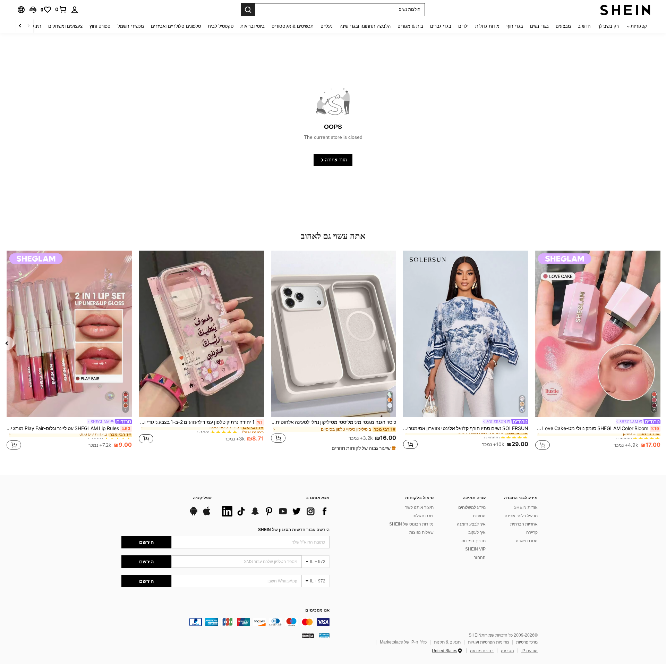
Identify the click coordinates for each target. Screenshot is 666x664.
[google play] (193, 514)
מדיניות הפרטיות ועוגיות (488, 642)
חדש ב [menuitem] (584, 26)
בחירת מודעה (482, 650)
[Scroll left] (28, 26)
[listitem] (597, 351)
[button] (33, 10)
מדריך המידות (473, 540)
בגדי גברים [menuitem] (440, 26)
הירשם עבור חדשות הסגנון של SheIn (294, 529)
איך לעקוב (477, 532)
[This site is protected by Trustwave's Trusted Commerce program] (324, 635)
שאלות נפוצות (421, 532)
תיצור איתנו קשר (419, 507)
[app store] (207, 514)
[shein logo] (625, 9)
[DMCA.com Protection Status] (308, 635)
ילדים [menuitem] (463, 26)
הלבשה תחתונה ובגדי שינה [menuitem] (365, 26)
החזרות (479, 515)
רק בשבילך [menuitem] (608, 26)
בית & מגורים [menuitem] (410, 26)
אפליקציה (202, 498)
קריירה (532, 532)
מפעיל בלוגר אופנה (521, 515)
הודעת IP (529, 650)
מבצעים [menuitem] (563, 26)
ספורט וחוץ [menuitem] (100, 26)
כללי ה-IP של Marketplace (403, 642)
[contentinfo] (225, 622)
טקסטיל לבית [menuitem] (220, 26)
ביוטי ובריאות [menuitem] (252, 26)
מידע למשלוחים (472, 507)
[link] (61, 9)
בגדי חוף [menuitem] (514, 26)
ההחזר (480, 557)
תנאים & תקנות (447, 642)
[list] (274, 511)
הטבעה (507, 650)
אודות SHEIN (526, 507)
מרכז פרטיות (527, 642)
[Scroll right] (20, 26)
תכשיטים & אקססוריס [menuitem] (293, 26)
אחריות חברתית (524, 524)
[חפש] (248, 9)
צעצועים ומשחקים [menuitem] (65, 26)
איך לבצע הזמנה (471, 524)
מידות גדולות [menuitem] (487, 26)
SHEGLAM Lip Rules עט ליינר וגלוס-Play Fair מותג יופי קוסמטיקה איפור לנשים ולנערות (68, 428)
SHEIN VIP (475, 549)
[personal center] (74, 10)
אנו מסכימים (317, 610)
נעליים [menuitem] (327, 26)
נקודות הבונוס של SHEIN (411, 524)
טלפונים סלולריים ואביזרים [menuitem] (176, 26)
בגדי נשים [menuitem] (539, 26)
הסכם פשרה (527, 540)
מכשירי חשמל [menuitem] (131, 26)
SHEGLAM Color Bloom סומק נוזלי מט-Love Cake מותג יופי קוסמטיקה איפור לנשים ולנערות (597, 428)
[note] (363, 448)
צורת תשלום (423, 515)
